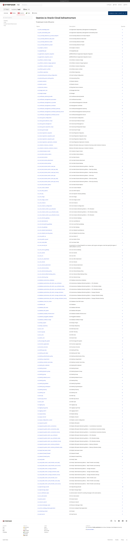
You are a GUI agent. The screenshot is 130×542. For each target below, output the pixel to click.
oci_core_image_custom (43, 199)
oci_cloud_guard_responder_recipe (45, 126)
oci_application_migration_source (45, 57)
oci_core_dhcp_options (43, 190)
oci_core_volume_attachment (44, 265)
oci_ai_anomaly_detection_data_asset (46, 38)
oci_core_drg (40, 193)
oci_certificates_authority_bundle (45, 96)
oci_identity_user (41, 392)
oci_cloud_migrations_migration (45, 133)
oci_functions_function (43, 347)
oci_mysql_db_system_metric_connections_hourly (49, 432)
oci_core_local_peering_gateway (45, 224)
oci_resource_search (42, 502)
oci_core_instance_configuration (45, 205)
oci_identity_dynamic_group (44, 371)
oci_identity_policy (42, 380)
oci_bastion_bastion (42, 81)
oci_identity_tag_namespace (44, 386)
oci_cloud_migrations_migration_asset (46, 136)
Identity (6, 20)
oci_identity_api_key (42, 350)
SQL (5, 25)
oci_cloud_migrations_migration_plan (46, 139)
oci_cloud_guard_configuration (44, 117)
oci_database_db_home (43, 307)
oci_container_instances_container (45, 145)
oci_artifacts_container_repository (45, 66)
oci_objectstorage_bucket (43, 486)
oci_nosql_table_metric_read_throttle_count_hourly (49, 465)
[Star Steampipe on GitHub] (26, 9)
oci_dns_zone (41, 334)
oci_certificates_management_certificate (47, 105)
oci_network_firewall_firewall (44, 453)
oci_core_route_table (42, 242)
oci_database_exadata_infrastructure (46, 313)
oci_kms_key (40, 395)
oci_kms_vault (41, 401)
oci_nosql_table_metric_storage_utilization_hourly (49, 474)
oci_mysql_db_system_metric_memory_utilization (49, 444)
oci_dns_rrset (41, 328)
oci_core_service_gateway (43, 249)
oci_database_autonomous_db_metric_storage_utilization (50, 292)
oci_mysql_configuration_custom (45, 420)
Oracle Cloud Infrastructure (10, 24)
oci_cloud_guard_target (43, 129)
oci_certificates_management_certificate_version (48, 114)
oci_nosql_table (41, 459)
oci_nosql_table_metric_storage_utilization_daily (48, 471)
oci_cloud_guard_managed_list (44, 123)
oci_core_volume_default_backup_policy (46, 274)
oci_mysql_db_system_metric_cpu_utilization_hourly (49, 441)
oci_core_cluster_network (43, 187)
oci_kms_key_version (42, 398)
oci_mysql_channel (42, 417)
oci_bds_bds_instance (42, 87)
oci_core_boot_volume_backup (44, 163)
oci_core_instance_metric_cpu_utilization (47, 209)
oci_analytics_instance (43, 47)
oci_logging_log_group (43, 407)
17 (122, 338)
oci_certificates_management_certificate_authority (49, 108)
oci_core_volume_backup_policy (45, 271)
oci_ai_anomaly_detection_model (45, 41)
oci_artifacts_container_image (44, 60)
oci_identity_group (42, 374)
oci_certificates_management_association (47, 99)
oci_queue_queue (42, 499)
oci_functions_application (43, 344)
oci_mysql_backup (42, 413)
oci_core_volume (41, 262)
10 (122, 486)
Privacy (122, 539)
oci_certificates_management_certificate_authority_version (51, 111)
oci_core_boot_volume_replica (44, 184)
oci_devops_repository (43, 325)
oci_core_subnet (41, 252)
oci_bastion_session (42, 84)
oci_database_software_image (44, 319)
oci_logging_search (42, 410)
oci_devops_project (42, 322)
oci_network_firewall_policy (44, 456)
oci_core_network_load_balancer (45, 230)
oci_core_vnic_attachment (43, 258)
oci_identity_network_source (44, 377)
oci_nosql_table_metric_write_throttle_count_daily (49, 480)
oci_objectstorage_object (43, 489)
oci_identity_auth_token (43, 353)
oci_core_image (41, 196)
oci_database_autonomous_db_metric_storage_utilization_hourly (52, 298)
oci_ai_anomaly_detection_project (45, 44)
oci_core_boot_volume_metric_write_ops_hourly (48, 181)
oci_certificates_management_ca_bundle (47, 102)
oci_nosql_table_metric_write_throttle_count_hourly (49, 483)
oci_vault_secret (41, 514)
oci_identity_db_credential (43, 365)
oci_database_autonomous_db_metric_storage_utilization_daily (52, 295)
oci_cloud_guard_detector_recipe (45, 120)
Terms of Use (110, 539)
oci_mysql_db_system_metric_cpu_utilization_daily (49, 438)
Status (5, 539)
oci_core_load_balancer (43, 221)
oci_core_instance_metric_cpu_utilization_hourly (48, 215)
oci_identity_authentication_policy (45, 356)
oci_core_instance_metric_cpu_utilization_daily (48, 212)
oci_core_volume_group (43, 277)
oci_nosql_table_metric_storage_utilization (47, 468)
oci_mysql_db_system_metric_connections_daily (48, 429)
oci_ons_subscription (42, 496)
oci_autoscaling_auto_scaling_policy (46, 78)
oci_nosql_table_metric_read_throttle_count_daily (49, 462)
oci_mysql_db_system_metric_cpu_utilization (48, 435)
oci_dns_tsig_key (41, 331)
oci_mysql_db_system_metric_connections (47, 426)
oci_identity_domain (42, 368)
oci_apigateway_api (42, 50)
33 (122, 359)
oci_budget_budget (42, 93)
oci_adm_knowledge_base (43, 29)
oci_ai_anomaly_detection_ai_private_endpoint (48, 35)
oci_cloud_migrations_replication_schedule (47, 142)
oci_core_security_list (42, 245)
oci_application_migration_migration (46, 54)
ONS (5, 22)
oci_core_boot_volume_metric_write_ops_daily (48, 178)
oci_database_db (41, 304)
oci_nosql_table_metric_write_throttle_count (47, 477)
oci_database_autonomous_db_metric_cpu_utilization (50, 283)
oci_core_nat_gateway (42, 227)
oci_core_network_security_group (45, 233)
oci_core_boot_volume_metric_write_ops (46, 175)
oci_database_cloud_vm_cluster (45, 301)
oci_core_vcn (40, 255)
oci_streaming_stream (43, 511)
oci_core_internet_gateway (43, 218)
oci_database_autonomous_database (46, 280)
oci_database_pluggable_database (45, 316)
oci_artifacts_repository (43, 72)
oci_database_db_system (43, 310)
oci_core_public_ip (42, 236)
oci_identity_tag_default (43, 383)
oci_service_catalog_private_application (46, 508)
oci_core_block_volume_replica (44, 154)
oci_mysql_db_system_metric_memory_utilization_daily (50, 447)
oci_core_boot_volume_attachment (45, 160)
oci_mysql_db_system (42, 423)
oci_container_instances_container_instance (47, 148)
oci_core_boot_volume (42, 157)
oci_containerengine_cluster (44, 151)
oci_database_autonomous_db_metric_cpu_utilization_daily (51, 286)
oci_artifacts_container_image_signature (47, 63)
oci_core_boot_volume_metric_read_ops (46, 166)
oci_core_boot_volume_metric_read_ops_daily (48, 169)
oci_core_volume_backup (43, 268)
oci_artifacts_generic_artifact (44, 69)
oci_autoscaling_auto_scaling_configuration (47, 75)
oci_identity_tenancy (42, 389)
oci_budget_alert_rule (42, 90)
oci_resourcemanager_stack (44, 505)
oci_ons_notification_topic (43, 493)
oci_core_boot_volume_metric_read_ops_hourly (48, 172)
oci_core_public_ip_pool (43, 239)
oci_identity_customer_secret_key (45, 362)
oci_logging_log (41, 404)
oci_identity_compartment (43, 359)
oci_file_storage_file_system (44, 341)
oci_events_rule (41, 338)
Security (116, 539)
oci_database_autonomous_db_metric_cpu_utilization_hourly (51, 289)
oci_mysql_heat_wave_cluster (44, 450)
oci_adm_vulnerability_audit (44, 32)
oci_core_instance (42, 202)
